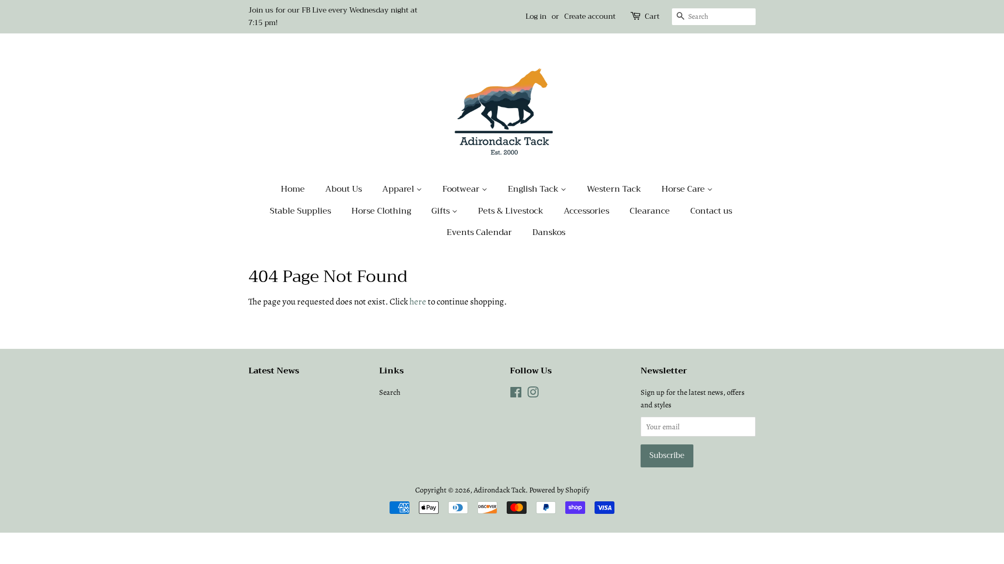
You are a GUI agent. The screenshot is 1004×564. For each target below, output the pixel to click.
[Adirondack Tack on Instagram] (533, 394)
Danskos (548, 232)
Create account (589, 16)
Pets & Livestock (510, 211)
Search (390, 392)
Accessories (586, 211)
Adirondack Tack (500, 490)
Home (293, 189)
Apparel (399, 189)
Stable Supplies (300, 211)
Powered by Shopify (559, 490)
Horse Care (684, 189)
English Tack (534, 189)
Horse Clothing (381, 211)
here (417, 302)
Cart (652, 16)
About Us (343, 189)
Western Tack (614, 189)
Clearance (650, 211)
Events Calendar (479, 232)
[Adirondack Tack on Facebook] (516, 394)
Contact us (711, 211)
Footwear (462, 189)
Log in (536, 16)
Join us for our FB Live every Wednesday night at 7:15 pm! (332, 16)
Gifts (441, 211)
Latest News (273, 370)
